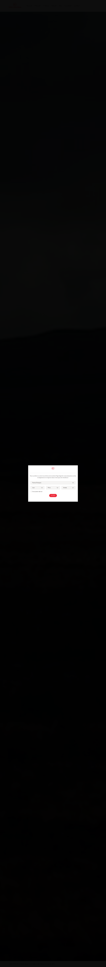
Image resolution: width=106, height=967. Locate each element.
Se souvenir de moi (37, 492)
